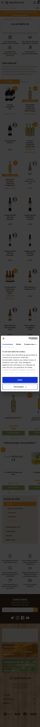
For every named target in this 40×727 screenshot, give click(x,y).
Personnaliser (19, 387)
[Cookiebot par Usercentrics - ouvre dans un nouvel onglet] (29, 338)
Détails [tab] (18, 344)
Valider (20, 380)
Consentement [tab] (7, 344)
